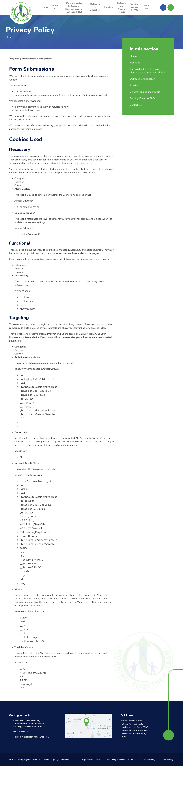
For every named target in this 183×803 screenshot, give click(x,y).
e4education (63, 759)
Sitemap (134, 759)
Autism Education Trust (131, 720)
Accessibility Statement (116, 759)
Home (8, 37)
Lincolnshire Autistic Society (133, 733)
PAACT (124, 736)
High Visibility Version (91, 759)
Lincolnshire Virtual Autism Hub (135, 730)
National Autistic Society (132, 723)
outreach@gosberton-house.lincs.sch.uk (31, 736)
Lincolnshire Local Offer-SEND (134, 727)
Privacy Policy (149, 759)
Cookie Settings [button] (167, 759)
